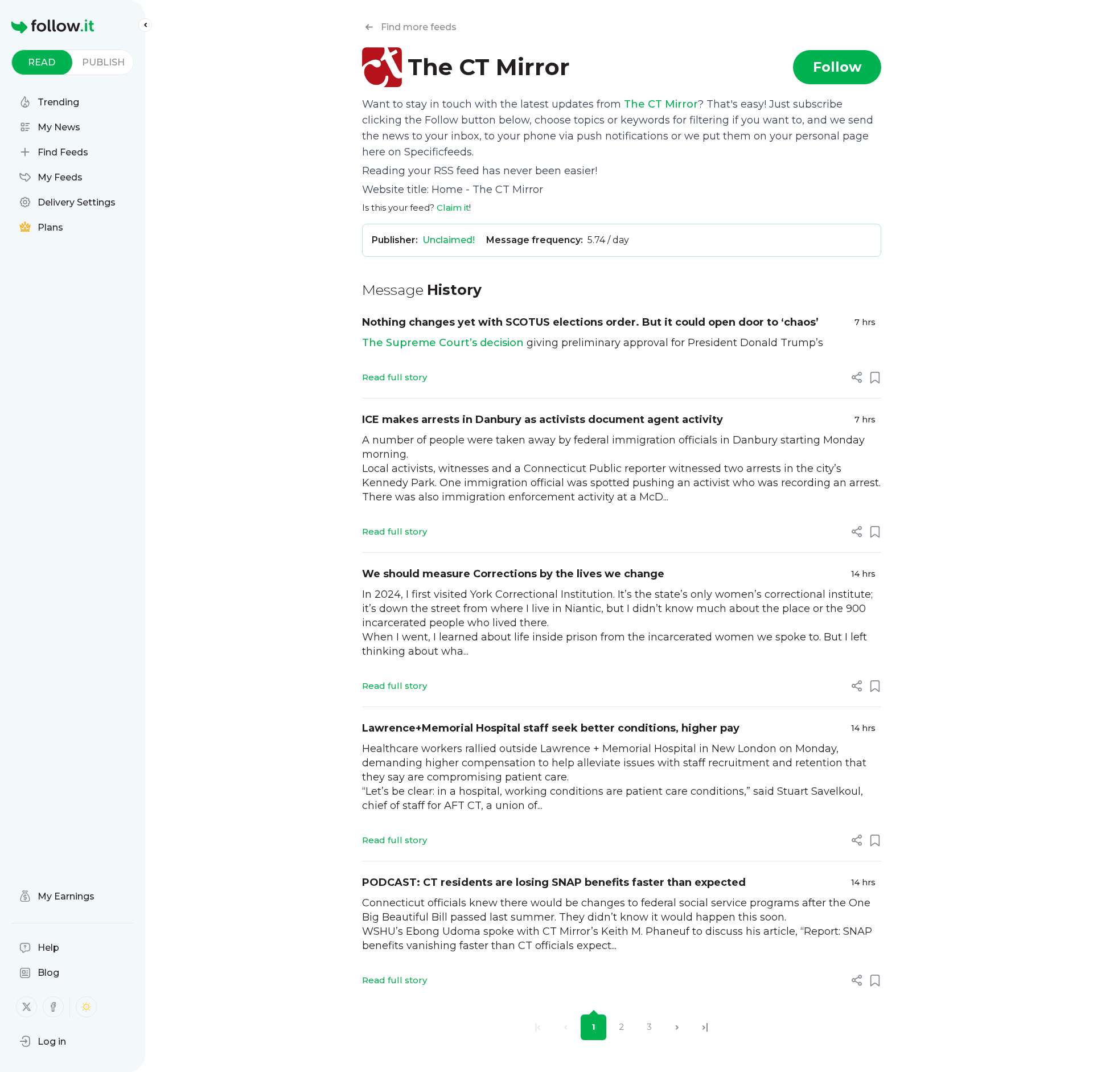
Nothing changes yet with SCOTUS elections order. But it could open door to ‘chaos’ (590, 322)
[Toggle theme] (86, 1007)
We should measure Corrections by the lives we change (513, 574)
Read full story (394, 377)
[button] (42, 1041)
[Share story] (856, 377)
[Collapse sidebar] (145, 25)
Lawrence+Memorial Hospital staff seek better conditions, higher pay (550, 728)
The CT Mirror (661, 104)
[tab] (41, 62)
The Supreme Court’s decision (443, 342)
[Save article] (875, 377)
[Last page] (705, 1027)
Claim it (453, 207)
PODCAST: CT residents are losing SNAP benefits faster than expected (554, 882)
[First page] (537, 1027)
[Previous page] (565, 1027)
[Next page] (677, 1027)
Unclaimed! (448, 240)
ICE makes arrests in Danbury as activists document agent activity (542, 419)
